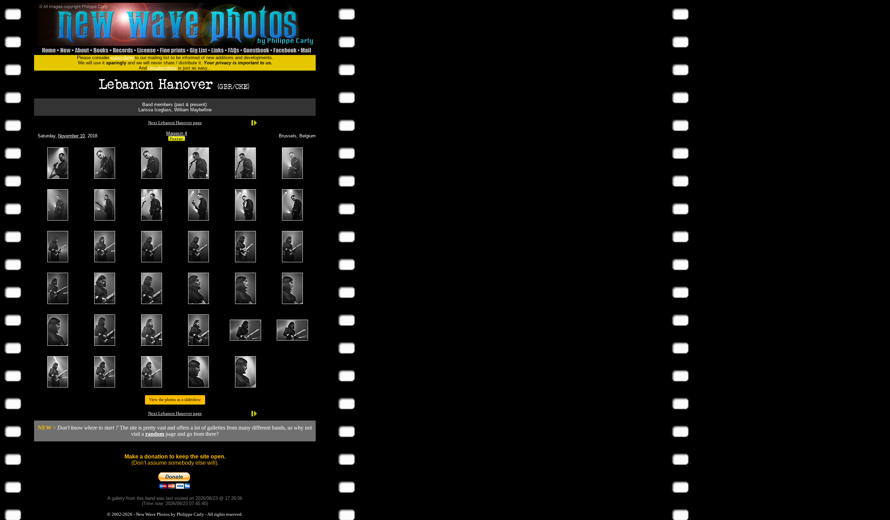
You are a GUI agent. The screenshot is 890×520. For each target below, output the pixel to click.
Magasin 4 (176, 133)
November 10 (71, 135)
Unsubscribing (162, 68)
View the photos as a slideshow (175, 399)
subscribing (122, 57)
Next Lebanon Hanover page (175, 122)
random (154, 434)
